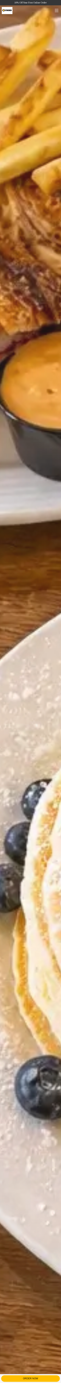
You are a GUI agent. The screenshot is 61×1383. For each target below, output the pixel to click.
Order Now (30, 1378)
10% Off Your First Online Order (30, 2)
